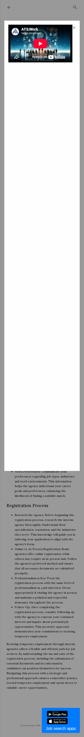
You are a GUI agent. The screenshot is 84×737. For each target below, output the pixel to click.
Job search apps (61, 728)
